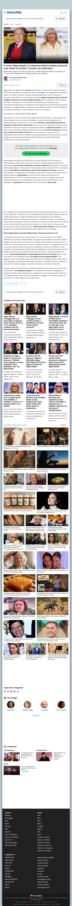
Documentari (9, 882)
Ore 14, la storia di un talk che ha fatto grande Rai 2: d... (28, 768)
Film (6, 829)
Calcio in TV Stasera (11, 837)
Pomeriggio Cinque (43, 879)
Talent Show (9, 860)
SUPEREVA (39, 899)
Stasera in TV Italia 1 (44, 851)
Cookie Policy (37, 901)
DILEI (54, 897)
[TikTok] (18, 691)
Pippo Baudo (36, 90)
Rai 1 (39, 815)
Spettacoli (18, 24)
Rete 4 (39, 824)
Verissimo (40, 871)
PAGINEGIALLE (17, 897)
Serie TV (8, 832)
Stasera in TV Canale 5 (45, 848)
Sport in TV (9, 840)
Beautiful (40, 868)
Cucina (7, 874)
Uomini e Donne (42, 860)
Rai (24, 283)
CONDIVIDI (61, 85)
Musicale (24, 758)
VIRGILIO (11, 897)
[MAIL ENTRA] (62, 12)
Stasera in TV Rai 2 (43, 840)
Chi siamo (18, 901)
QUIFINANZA (64, 897)
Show (7, 884)
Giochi (7, 887)
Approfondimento (11, 879)
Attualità (8, 876)
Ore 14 (6, 764)
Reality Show (9, 857)
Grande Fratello (42, 863)
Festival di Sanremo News (12, 283)
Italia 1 (39, 829)
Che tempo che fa (43, 887)
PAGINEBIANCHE (41, 897)
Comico (56, 759)
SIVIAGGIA (58, 897)
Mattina (7, 815)
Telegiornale (9, 871)
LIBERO (6, 897)
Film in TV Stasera (11, 834)
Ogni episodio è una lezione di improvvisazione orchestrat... (59, 755)
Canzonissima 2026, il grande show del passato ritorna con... (27, 754)
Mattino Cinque (42, 882)
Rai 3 (39, 821)
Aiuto (55, 901)
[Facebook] (5, 691)
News (12, 24)
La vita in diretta (43, 885)
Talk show (24, 771)
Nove (39, 834)
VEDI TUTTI (36, 715)
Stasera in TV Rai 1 (43, 837)
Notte (7, 824)
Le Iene (39, 874)
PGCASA (35, 897)
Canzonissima (9, 750)
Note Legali (24, 901)
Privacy (30, 901)
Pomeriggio (9, 818)
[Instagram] (8, 691)
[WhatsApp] (15, 691)
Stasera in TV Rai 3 (43, 843)
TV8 (38, 832)
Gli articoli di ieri (10, 845)
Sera (6, 821)
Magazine (6, 24)
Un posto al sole (42, 876)
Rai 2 (39, 818)
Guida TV (8, 813)
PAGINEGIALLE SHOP (27, 897)
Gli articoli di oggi (11, 843)
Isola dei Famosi (42, 866)
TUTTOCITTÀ (49, 897)
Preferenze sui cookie (47, 901)
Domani (7, 826)
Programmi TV (10, 855)
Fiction (7, 868)
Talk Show (8, 863)
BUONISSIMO (33, 899)
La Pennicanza (41, 750)
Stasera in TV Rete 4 (44, 845)
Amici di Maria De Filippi (45, 857)
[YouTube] (11, 691)
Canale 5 (40, 826)
